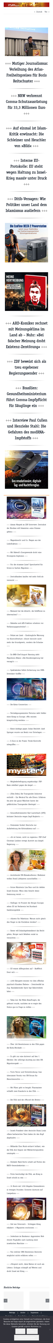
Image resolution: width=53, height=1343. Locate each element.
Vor (46, 12)
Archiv (22, 1313)
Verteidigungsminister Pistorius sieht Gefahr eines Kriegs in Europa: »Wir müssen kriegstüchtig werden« (26, 716)
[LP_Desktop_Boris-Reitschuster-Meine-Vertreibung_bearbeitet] (26, 273)
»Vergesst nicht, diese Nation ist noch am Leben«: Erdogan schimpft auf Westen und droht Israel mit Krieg (25, 1267)
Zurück (39, 12)
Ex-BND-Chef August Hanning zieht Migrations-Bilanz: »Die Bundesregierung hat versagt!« (25, 658)
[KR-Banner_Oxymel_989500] (26, 849)
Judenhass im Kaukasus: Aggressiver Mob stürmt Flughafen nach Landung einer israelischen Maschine (25, 1240)
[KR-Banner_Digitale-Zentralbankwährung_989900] (26, 497)
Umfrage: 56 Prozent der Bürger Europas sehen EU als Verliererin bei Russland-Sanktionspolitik (25, 906)
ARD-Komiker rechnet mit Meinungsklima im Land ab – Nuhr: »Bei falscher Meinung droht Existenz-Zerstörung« (27, 335)
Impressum (34, 1313)
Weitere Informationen (26, 1338)
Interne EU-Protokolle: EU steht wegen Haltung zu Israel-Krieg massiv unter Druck (26, 172)
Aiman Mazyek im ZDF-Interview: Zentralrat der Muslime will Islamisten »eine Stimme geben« (26, 528)
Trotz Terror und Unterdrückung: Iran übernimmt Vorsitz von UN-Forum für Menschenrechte (24, 1075)
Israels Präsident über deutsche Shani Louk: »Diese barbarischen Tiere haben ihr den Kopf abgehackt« (26, 1134)
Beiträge (12, 1313)
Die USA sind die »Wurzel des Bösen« (27, 1100)
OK (20, 1331)
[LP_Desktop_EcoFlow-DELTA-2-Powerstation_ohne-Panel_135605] (26, 224)
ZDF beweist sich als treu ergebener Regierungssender (27, 367)
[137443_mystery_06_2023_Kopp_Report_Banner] (26, 754)
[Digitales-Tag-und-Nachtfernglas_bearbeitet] (26, 451)
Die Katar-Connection (20, 704)
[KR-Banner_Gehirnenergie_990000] (26, 1017)
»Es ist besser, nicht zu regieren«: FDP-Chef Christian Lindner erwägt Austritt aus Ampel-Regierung (26, 840)
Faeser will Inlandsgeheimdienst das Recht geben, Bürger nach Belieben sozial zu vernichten (25, 934)
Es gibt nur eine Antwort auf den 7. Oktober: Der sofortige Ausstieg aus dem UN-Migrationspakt (25, 1060)
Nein (32, 1331)
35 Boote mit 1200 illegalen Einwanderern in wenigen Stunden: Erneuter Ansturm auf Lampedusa (25, 1189)
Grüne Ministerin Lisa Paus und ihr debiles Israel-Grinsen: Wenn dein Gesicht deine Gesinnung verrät (26, 891)
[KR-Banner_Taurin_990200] (26, 585)
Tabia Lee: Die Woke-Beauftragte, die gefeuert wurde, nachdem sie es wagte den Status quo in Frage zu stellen (24, 1003)
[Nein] (50, 1329)
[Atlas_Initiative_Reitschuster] (26, 28)
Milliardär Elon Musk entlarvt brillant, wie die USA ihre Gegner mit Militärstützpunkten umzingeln (25, 1150)
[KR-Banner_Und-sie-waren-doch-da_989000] (26, 679)
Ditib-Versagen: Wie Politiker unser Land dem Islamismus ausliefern (26, 204)
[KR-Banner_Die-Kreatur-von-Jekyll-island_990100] (26, 1105)
